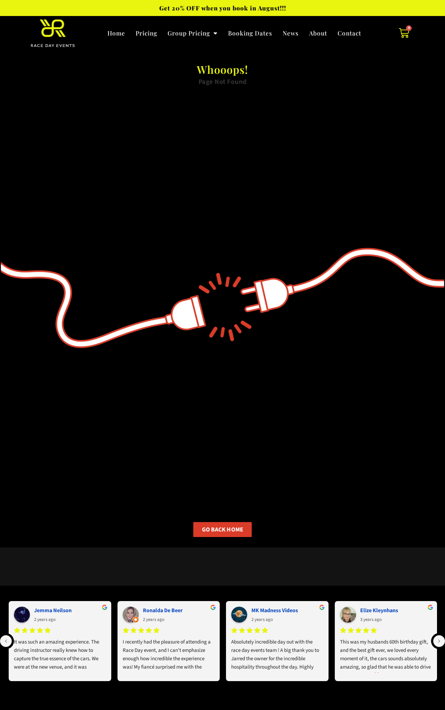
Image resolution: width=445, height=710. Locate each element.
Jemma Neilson (53, 610)
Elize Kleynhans (379, 610)
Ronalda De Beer (163, 610)
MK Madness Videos (274, 610)
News (291, 33)
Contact (349, 33)
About (318, 33)
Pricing (146, 33)
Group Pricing (189, 33)
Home (116, 33)
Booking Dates (250, 33)
